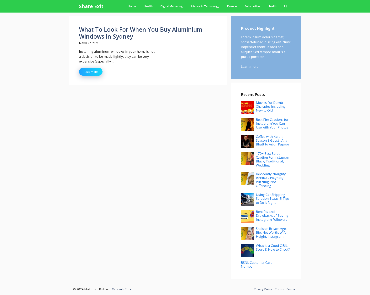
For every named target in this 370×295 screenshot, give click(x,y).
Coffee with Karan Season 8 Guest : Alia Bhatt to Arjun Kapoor (272, 140)
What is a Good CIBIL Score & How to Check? (273, 247)
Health (148, 6)
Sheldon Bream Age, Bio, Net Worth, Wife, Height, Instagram (271, 232)
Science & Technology (204, 6)
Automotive (252, 6)
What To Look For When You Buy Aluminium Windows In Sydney (140, 32)
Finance (232, 6)
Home (132, 6)
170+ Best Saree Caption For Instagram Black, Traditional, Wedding (273, 159)
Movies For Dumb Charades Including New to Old (271, 106)
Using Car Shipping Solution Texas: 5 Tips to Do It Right (272, 198)
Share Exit (91, 6)
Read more (91, 72)
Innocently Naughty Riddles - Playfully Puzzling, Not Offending (271, 180)
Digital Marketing (171, 6)
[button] (285, 6)
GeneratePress (122, 289)
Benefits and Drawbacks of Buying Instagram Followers (272, 215)
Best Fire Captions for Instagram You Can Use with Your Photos (272, 123)
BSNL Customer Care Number (256, 264)
